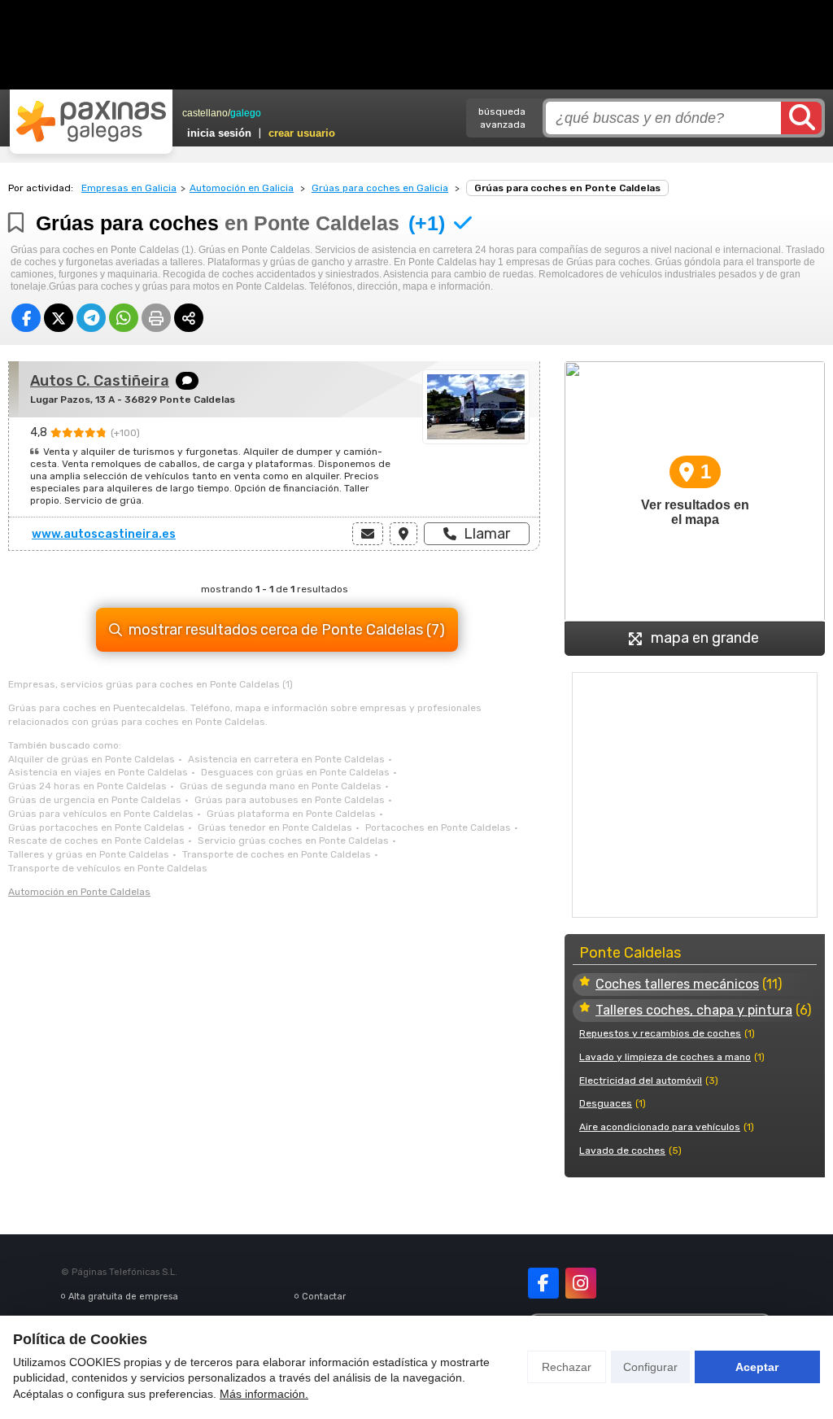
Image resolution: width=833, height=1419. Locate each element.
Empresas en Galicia (129, 188)
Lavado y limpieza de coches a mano (665, 1057)
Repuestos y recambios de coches (660, 1033)
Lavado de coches (622, 1150)
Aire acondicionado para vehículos (659, 1127)
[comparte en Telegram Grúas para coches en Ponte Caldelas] (91, 317)
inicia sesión (219, 133)
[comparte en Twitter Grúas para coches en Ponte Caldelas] (58, 317)
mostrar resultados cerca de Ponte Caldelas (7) (287, 630)
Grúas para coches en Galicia (380, 188)
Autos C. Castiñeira (99, 381)
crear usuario (301, 133)
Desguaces (605, 1103)
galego (245, 113)
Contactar (324, 1296)
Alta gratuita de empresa (123, 1296)
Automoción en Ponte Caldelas (79, 891)
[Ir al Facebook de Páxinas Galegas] (543, 1283)
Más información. (264, 1393)
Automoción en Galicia (242, 188)
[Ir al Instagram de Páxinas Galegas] (580, 1283)
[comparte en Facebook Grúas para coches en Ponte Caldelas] (26, 317)
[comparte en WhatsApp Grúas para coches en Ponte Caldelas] (123, 317)
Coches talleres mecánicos (677, 984)
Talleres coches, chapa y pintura (693, 1010)
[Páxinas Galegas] (91, 121)
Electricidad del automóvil (640, 1080)
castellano (205, 113)
